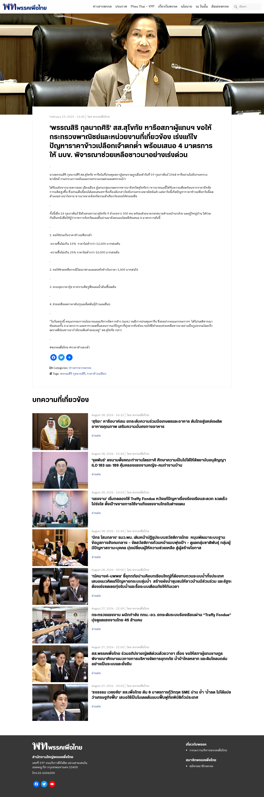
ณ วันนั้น (202, 6)
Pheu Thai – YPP (142, 6)
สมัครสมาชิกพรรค (201, 766)
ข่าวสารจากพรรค (80, 368)
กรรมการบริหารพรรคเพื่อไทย (208, 750)
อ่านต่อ (96, 436)
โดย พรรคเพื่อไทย (98, 116)
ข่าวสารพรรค (102, 6)
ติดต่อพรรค (220, 6)
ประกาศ (121, 6)
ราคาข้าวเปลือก (96, 373)
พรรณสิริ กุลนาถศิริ (72, 373)
